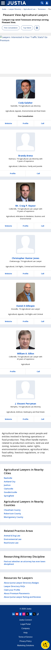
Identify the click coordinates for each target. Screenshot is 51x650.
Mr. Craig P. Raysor (25, 205)
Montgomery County (13, 517)
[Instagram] (23, 614)
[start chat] (45, 645)
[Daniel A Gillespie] (25, 292)
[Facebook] (20, 614)
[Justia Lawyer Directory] (37, 614)
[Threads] (27, 614)
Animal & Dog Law (12, 535)
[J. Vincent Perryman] (25, 389)
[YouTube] (17, 614)
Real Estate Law (11, 542)
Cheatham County (12, 510)
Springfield (9, 495)
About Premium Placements (17, 593)
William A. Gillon (25, 353)
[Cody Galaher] (25, 89)
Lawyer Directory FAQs (14, 586)
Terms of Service (25, 637)
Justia (4, 9)
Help (25, 633)
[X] (34, 614)
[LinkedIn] (13, 614)
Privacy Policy (26, 641)
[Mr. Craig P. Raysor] (25, 192)
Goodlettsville (10, 492)
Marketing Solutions (25, 645)
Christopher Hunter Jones (25, 258)
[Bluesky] (30, 614)
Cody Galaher (25, 102)
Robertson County (12, 513)
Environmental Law (12, 539)
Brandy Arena (25, 155)
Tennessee (42, 9)
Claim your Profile (12, 590)
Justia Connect (25, 620)
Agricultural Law (29, 9)
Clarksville (8, 488)
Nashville (8, 478)
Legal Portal (25, 624)
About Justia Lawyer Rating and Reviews (22, 597)
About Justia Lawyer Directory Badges (21, 582)
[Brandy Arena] (25, 141)
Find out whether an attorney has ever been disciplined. (24, 562)
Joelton (7, 485)
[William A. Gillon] (25, 339)
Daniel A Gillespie (25, 305)
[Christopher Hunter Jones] (25, 244)
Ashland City (9, 481)
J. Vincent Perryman (25, 403)
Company (25, 628)
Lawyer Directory (15, 9)
